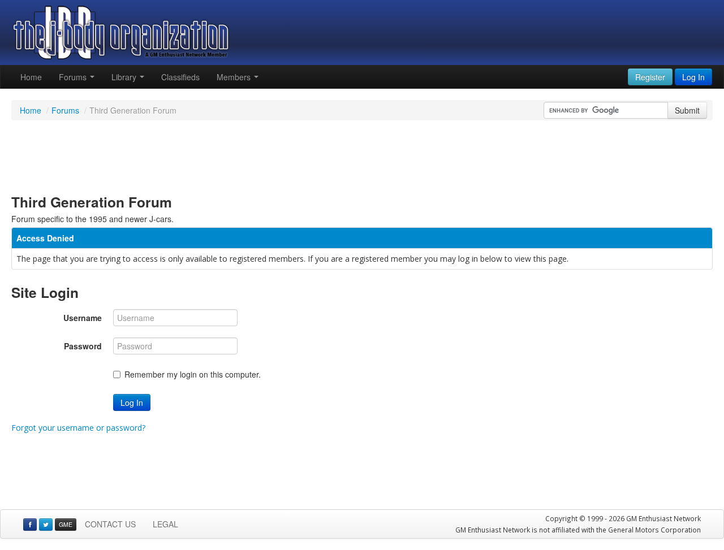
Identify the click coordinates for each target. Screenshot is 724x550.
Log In (131, 402)
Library (125, 77)
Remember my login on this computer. (192, 374)
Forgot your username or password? (78, 427)
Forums (74, 77)
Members (235, 77)
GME (65, 524)
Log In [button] (693, 77)
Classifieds (180, 77)
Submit (687, 110)
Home (31, 77)
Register (650, 77)
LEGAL (165, 524)
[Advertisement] (362, 157)
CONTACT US (110, 524)
